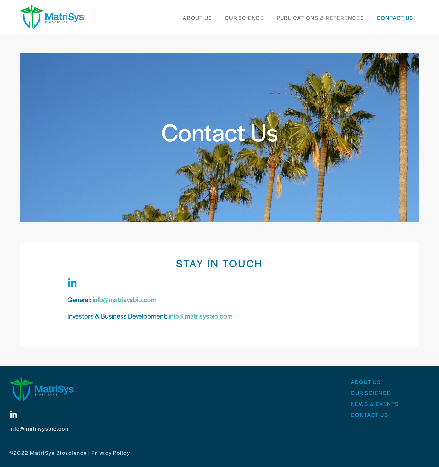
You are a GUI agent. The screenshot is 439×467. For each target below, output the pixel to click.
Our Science (244, 18)
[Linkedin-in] (72, 283)
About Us (197, 18)
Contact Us (395, 18)
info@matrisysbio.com (125, 299)
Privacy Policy (110, 452)
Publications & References (320, 18)
